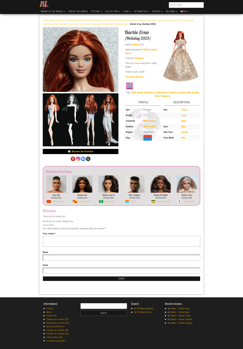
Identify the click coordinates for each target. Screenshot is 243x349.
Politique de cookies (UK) (57, 323)
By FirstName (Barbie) (144, 308)
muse (137, 63)
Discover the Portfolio (82, 151)
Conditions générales (55, 340)
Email (45, 265)
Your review (49, 233)
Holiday (135, 44)
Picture (96, 11)
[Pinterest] (73, 159)
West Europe (149, 121)
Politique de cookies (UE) (57, 319)
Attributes (141, 11)
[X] (88, 159)
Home (45, 20)
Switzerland (149, 126)
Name (45, 252)
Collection (112, 11)
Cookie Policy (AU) (54, 337)
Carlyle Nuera (161, 92)
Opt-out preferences (55, 326)
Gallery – (174, 308)
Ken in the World (78, 11)
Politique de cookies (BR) (57, 330)
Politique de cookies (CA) (57, 333)
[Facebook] (83, 159)
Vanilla (184, 132)
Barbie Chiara (185, 315)
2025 (145, 49)
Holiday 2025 (185, 92)
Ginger (184, 109)
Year (126, 11)
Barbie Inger (184, 308)
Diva (183, 137)
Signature (139, 58)
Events (156, 11)
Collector (173, 92)
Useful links (51, 315)
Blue (183, 126)
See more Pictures (134, 76)
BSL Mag (171, 11)
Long (183, 115)
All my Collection (57, 20)
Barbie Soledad (185, 319)
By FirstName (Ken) (142, 312)
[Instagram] (78, 159)
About (49, 312)
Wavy (183, 121)
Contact (49, 308)
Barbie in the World (52, 11)
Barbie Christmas (145, 92)
